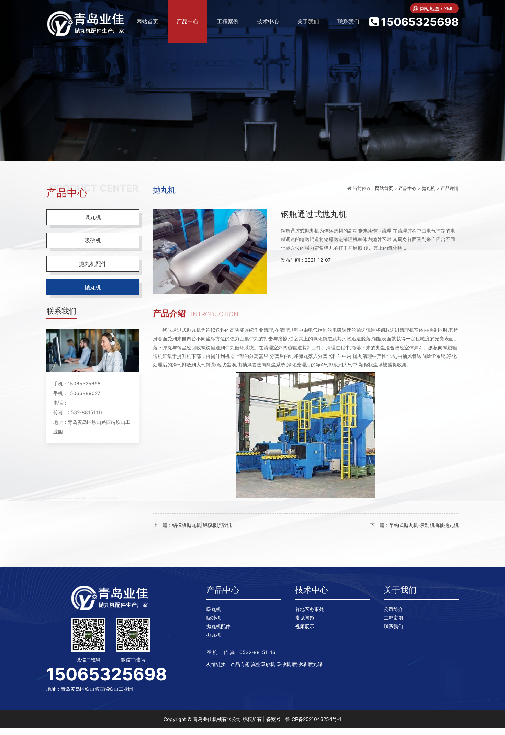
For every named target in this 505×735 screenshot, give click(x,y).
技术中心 (268, 21)
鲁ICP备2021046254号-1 (313, 719)
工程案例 (228, 21)
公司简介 (393, 609)
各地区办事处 (309, 609)
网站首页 (384, 188)
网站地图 (429, 8)
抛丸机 (93, 287)
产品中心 (188, 21)
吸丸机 (93, 217)
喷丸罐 (315, 664)
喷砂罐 (299, 664)
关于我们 (308, 21)
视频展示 (304, 626)
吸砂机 (93, 240)
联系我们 (348, 21)
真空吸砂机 (263, 664)
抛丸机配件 (92, 263)
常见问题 (304, 618)
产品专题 (240, 664)
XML (449, 8)
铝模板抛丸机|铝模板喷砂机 (202, 525)
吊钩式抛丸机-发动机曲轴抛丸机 (424, 525)
